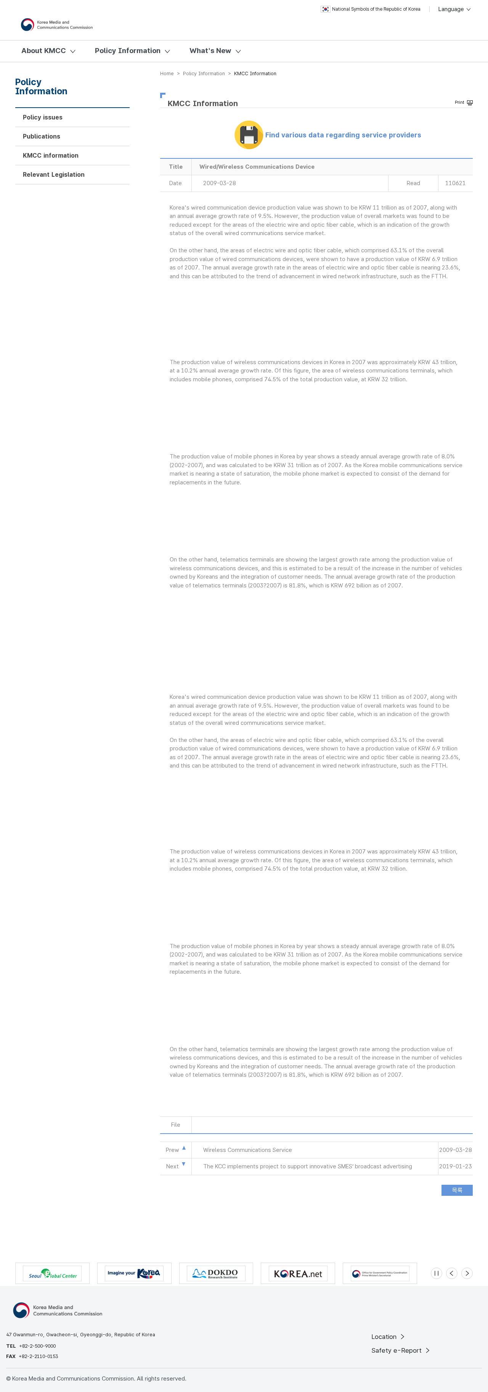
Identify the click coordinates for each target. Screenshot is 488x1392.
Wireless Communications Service (247, 1150)
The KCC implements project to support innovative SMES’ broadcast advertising (307, 1166)
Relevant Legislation (54, 174)
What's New (210, 50)
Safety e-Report (397, 1350)
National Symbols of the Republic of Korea (376, 9)
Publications (41, 136)
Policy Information (128, 50)
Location (384, 1336)
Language (452, 9)
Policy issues (43, 117)
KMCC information (51, 155)
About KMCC (43, 50)
